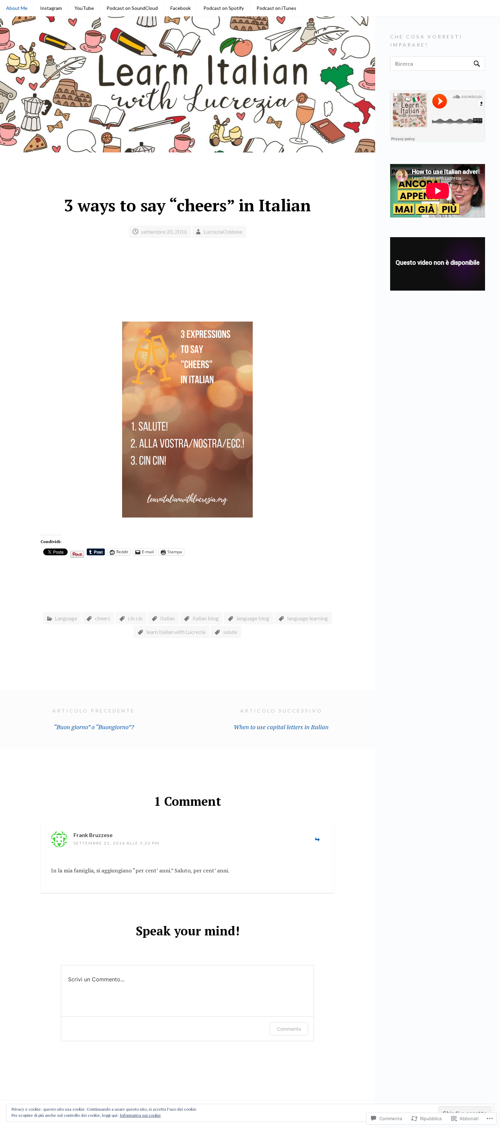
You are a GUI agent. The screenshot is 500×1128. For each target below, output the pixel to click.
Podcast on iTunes (276, 8)
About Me (17, 8)
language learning (307, 618)
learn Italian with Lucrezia (175, 631)
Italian (167, 618)
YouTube (84, 8)
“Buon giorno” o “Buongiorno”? (93, 719)
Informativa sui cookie (140, 1115)
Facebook (180, 8)
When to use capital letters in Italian (281, 719)
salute (230, 631)
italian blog (206, 618)
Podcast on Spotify (223, 8)
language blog (252, 618)
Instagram (51, 8)
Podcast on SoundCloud (132, 8)
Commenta (289, 1029)
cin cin (135, 618)
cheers (102, 618)
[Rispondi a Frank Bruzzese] (317, 840)
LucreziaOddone (222, 231)
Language (66, 618)
